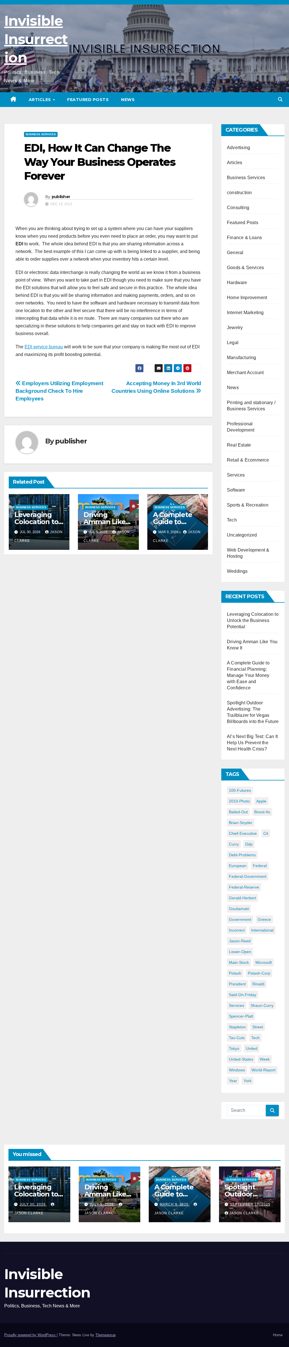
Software (236, 490)
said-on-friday (242, 994)
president (237, 984)
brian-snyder (240, 822)
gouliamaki (239, 908)
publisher (61, 196)
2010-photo (239, 801)
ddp (249, 844)
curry (234, 844)
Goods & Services (245, 267)
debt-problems (242, 855)
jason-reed (240, 941)
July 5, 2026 (102, 1204)
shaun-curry (262, 1005)
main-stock (239, 962)
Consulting (238, 207)
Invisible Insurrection (36, 39)
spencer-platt (241, 1016)
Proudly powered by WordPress (30, 1335)
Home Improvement (247, 297)
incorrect (237, 930)
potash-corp (259, 973)
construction (239, 192)
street (257, 1027)
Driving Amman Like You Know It (104, 522)
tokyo (234, 1048)
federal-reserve (244, 887)
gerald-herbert (242, 898)
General (235, 252)
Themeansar (105, 1335)
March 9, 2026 (175, 1204)
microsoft (263, 962)
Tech (232, 520)
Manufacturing (241, 357)
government (240, 919)
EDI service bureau (44, 346)
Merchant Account (245, 372)
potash (235, 973)
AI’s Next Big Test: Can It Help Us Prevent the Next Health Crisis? (252, 742)
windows (237, 1070)
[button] (280, 99)
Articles (40, 99)
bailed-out (238, 812)
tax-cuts (237, 1037)
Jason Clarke (244, 1213)
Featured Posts (88, 99)
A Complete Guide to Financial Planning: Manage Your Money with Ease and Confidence (248, 675)
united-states (241, 1059)
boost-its (262, 812)
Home (278, 1335)
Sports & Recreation (247, 505)
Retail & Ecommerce (248, 460)
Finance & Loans (244, 237)
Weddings (237, 571)
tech (255, 1037)
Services (236, 475)
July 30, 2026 (33, 1204)
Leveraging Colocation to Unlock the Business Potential (253, 620)
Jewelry (235, 327)
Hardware (237, 282)
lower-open (240, 951)
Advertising (238, 147)
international (262, 930)
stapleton (237, 1027)
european (237, 865)
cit (265, 833)
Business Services (41, 134)
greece (264, 919)
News (128, 99)
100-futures (240, 790)
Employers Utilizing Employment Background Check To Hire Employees (59, 391)
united (251, 1048)
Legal (232, 342)
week (265, 1059)
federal (260, 865)
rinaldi (258, 984)
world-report (263, 1070)
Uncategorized (242, 535)
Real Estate (239, 445)
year (233, 1080)
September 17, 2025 (250, 1204)
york (247, 1080)
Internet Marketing (245, 312)
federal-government (247, 876)
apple (261, 801)
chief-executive (243, 833)
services (236, 1005)
